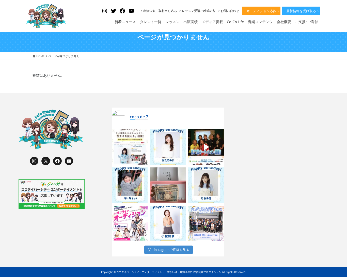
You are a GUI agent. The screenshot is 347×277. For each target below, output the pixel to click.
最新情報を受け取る (301, 11)
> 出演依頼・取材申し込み (159, 11)
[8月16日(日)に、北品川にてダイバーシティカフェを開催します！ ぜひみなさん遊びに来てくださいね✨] (206, 223)
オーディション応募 (261, 11)
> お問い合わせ (228, 11)
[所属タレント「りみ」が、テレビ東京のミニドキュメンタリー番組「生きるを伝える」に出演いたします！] (130, 147)
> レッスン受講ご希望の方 (197, 11)
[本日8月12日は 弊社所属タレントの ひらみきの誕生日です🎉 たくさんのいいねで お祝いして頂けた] (206, 185)
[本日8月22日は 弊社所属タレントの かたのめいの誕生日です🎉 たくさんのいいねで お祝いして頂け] (168, 147)
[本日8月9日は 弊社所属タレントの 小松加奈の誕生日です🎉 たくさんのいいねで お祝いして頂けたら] (168, 223)
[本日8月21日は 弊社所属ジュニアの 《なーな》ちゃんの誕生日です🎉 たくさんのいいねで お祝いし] (130, 185)
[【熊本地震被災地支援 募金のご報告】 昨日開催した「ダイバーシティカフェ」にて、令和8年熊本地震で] (168, 185)
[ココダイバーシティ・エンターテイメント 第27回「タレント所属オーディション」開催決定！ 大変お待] (206, 147)
